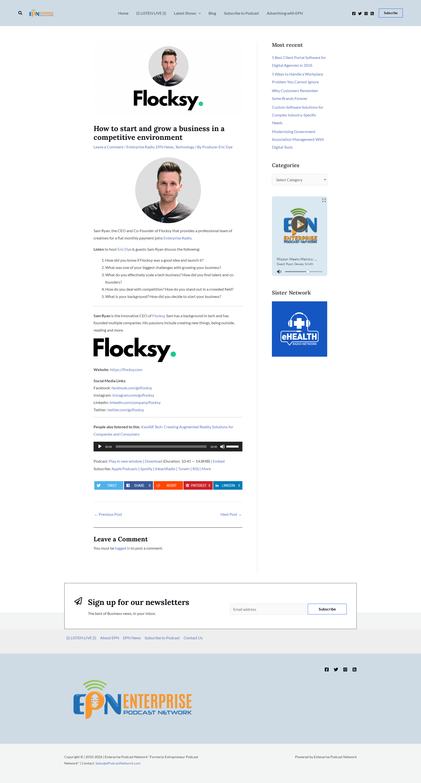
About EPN (109, 637)
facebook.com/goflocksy (132, 387)
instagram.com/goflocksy (133, 395)
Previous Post (108, 514)
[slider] (233, 446)
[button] (20, 13)
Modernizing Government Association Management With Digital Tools (298, 139)
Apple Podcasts (125, 468)
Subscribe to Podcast (162, 637)
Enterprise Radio (140, 146)
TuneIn (184, 468)
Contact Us (193, 637)
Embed (219, 461)
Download (153, 461)
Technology (184, 146)
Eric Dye (124, 249)
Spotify (146, 468)
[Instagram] (366, 13)
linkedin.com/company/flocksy (135, 402)
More (206, 468)
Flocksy (158, 315)
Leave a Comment (109, 146)
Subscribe (327, 609)
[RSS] (372, 13)
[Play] (99, 446)
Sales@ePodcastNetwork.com (118, 763)
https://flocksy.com (126, 369)
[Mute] (222, 446)
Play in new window (125, 461)
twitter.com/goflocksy (125, 409)
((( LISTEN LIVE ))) (81, 637)
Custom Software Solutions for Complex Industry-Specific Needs (297, 115)
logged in (122, 548)
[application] (168, 446)
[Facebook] (354, 13)
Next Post (231, 514)
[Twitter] (360, 13)
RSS (195, 468)
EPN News (165, 146)
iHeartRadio (165, 468)
